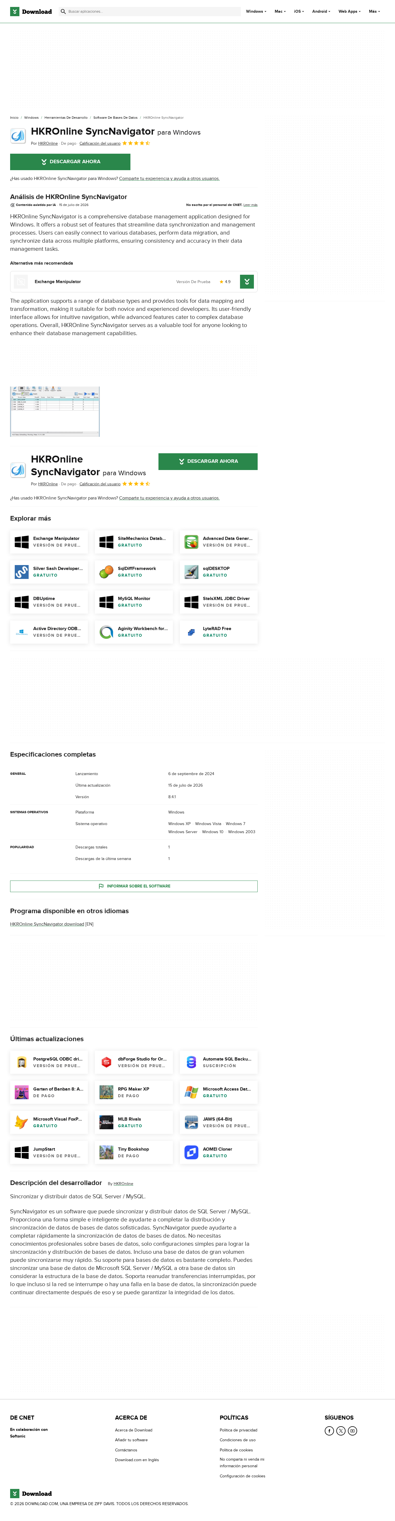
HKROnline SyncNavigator (116, 131)
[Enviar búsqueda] (63, 11)
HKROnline (123, 1183)
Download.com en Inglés (137, 1459)
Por (44, 143)
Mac (279, 12)
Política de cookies (236, 1449)
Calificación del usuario (100, 143)
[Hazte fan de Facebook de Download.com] (329, 1430)
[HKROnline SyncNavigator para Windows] (18, 136)
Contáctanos (126, 1449)
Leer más (250, 205)
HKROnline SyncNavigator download (47, 924)
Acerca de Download (133, 1430)
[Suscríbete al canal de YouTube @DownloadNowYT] (352, 1430)
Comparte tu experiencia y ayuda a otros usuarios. (169, 178)
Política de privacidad (238, 1430)
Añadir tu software (131, 1440)
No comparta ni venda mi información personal (242, 1462)
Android (319, 12)
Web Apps (348, 12)
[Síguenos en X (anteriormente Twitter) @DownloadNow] (341, 1430)
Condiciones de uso (238, 1440)
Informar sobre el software (138, 886)
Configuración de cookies (242, 1475)
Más (373, 11)
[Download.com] (31, 11)
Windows (254, 12)
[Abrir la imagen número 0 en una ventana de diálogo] (55, 412)
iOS (297, 12)
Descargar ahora (75, 162)
